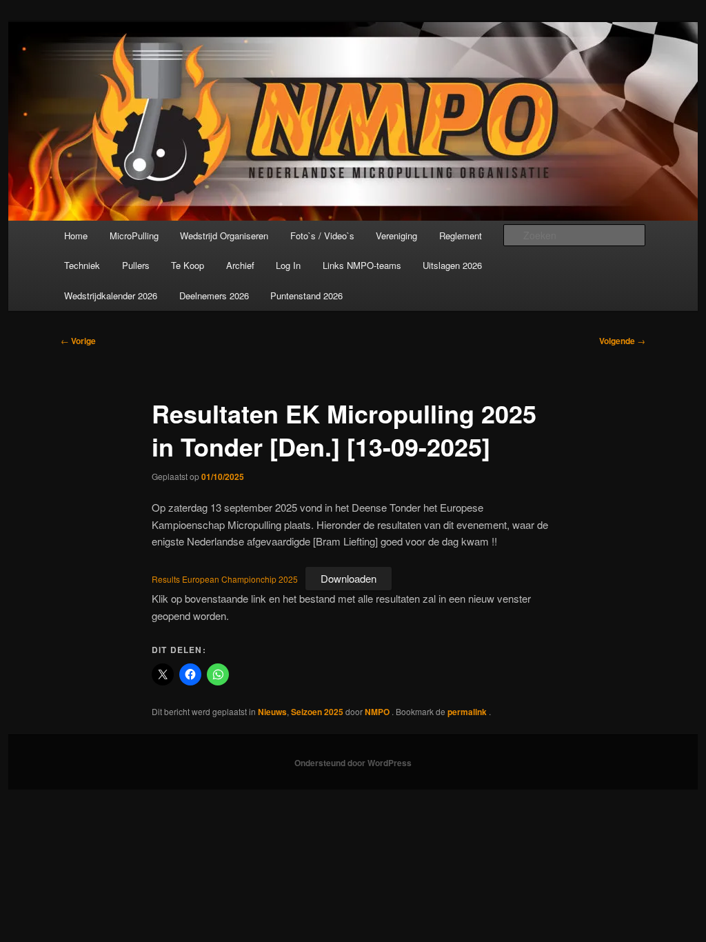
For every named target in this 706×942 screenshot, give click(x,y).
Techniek (82, 265)
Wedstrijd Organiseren (224, 235)
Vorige (78, 340)
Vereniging (396, 235)
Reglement (460, 235)
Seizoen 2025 (317, 711)
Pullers (136, 265)
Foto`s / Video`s (322, 235)
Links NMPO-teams (362, 265)
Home (76, 235)
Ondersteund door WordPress (353, 762)
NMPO (378, 711)
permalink (468, 711)
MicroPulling (134, 235)
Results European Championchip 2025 (225, 579)
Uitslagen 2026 (452, 265)
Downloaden (348, 578)
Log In (288, 265)
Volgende (622, 340)
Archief (240, 265)
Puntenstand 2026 (306, 295)
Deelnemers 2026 (214, 295)
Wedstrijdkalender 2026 (110, 295)
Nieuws (272, 711)
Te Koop (187, 265)
